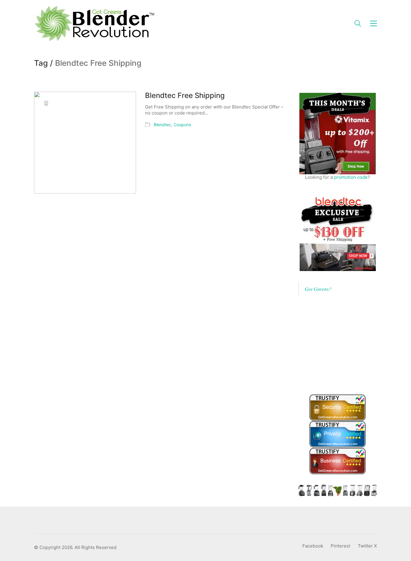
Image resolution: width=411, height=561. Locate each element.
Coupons (182, 124)
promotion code (351, 177)
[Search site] (357, 24)
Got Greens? (318, 288)
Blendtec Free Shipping (185, 95)
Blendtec (162, 124)
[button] (373, 23)
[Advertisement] (343, 344)
